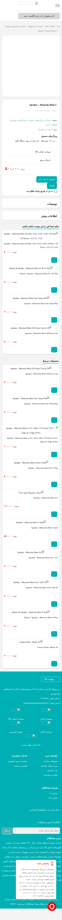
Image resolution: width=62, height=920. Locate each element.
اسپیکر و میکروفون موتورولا (15, 26)
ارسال (7, 831)
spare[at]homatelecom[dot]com (36, 703)
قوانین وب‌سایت (20, 766)
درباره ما (54, 793)
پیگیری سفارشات (50, 775)
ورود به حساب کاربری (12, 16)
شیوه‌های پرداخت (50, 761)
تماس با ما (53, 798)
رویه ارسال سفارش (49, 766)
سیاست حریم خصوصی (17, 761)
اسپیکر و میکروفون (35, 26)
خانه (58, 26)
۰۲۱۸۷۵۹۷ (44, 698)
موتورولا (41, 129)
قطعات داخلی (50, 26)
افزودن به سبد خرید (46, 179)
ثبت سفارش (52, 770)
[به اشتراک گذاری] (57, 39)
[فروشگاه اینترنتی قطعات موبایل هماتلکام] (29, 5)
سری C (49, 129)
